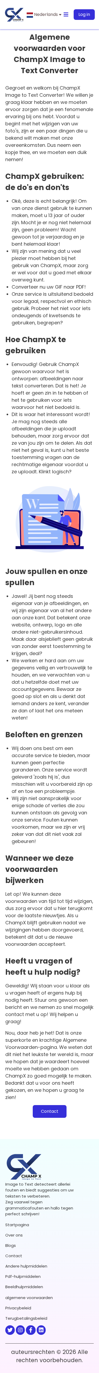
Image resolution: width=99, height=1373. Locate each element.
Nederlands (46, 14)
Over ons (14, 1235)
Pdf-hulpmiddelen (23, 1276)
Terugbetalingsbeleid (26, 1318)
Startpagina (17, 1225)
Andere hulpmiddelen (26, 1266)
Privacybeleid (18, 1308)
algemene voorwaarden (29, 1297)
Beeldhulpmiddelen (24, 1287)
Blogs (10, 1245)
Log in (84, 14)
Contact (49, 1111)
